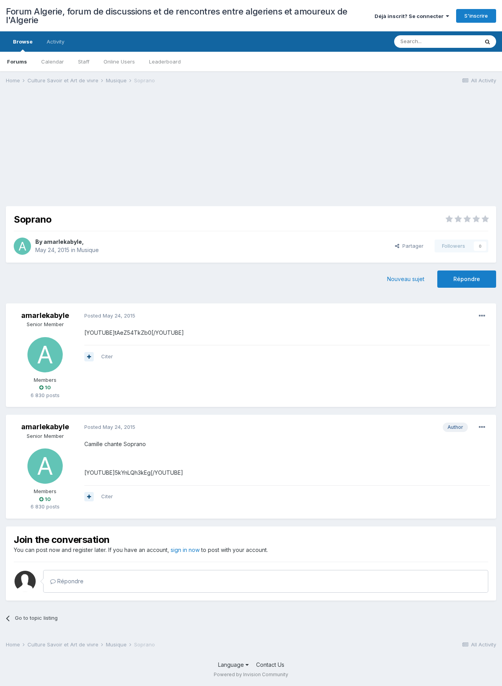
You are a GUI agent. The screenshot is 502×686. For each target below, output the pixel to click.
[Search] (487, 41)
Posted (109, 315)
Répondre (466, 279)
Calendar (52, 61)
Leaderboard (165, 61)
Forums (17, 61)
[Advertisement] (148, 151)
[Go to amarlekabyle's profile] (22, 246)
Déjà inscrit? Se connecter (410, 16)
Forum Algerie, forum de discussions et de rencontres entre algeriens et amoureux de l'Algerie (176, 15)
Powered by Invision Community (251, 674)
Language (232, 664)
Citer (107, 356)
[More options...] (482, 316)
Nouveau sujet (405, 279)
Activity (55, 41)
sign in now (185, 549)
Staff (83, 61)
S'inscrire (476, 16)
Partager (411, 246)
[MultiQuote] (89, 356)
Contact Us (270, 664)
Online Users (119, 61)
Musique (88, 250)
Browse (23, 41)
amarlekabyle (63, 241)
